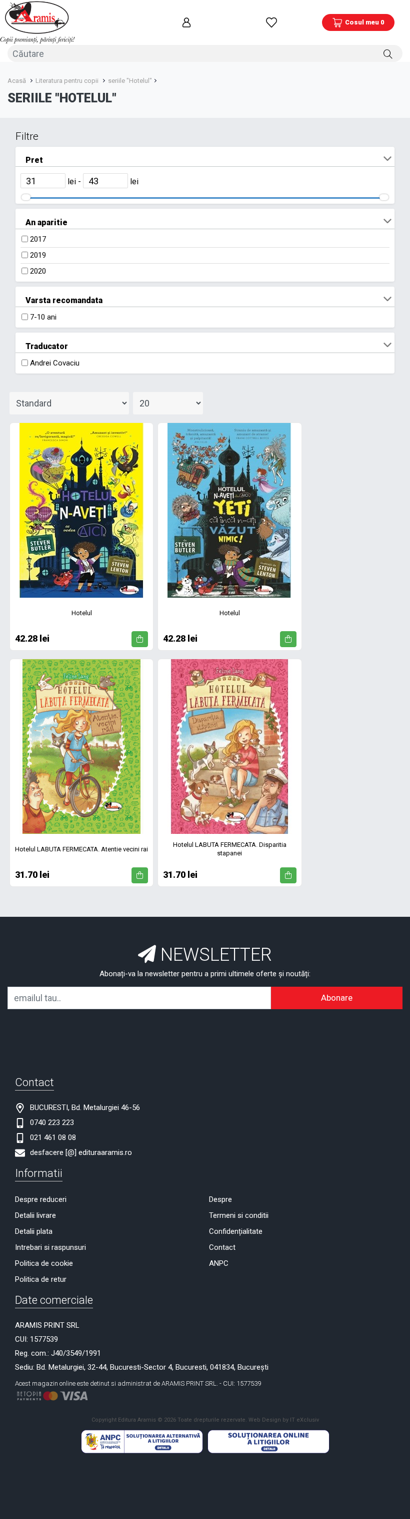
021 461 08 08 (53, 1137)
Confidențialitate (235, 1231)
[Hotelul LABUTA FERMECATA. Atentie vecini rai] (81, 746)
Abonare (336, 998)
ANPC (218, 1263)
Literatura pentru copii (67, 80)
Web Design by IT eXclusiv (283, 1420)
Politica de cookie (44, 1263)
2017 (38, 239)
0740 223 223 (52, 1122)
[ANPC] (142, 1441)
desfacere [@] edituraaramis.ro (81, 1152)
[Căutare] (388, 53)
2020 (38, 271)
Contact (222, 1247)
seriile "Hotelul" (130, 80)
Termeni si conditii (238, 1215)
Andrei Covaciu (55, 363)
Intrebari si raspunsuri (50, 1247)
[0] (271, 22)
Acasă (17, 80)
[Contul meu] (186, 22)
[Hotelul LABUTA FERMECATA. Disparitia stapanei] (229, 746)
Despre (220, 1199)
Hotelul (82, 613)
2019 (38, 255)
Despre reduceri (40, 1199)
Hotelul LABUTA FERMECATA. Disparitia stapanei (229, 849)
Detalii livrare (35, 1215)
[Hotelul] (81, 510)
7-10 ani (43, 317)
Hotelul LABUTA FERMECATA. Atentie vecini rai (81, 849)
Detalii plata (33, 1231)
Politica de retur (40, 1279)
